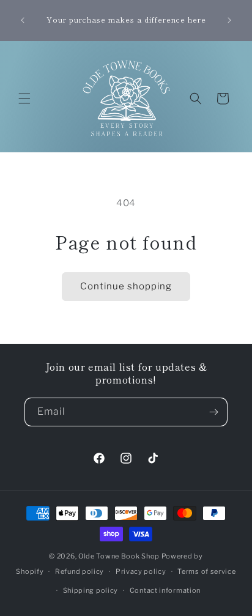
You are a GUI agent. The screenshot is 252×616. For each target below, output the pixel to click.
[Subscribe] (213, 412)
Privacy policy (141, 571)
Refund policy (79, 571)
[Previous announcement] (22, 20)
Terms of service (206, 571)
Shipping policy (91, 590)
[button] (24, 98)
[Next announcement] (229, 20)
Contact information (165, 590)
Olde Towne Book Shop (119, 556)
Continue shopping (126, 286)
